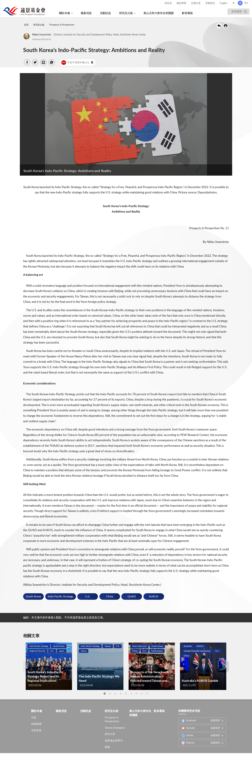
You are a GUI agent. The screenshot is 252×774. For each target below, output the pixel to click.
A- (234, 3)
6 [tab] (131, 694)
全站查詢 (236, 11)
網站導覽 (181, 3)
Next (225, 666)
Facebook (203, 722)
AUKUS (153, 596)
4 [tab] (120, 694)
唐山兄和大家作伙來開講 (158, 13)
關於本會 (64, 13)
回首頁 (168, 3)
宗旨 (33, 719)
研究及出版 (126, 13)
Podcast (203, 744)
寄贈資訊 (210, 3)
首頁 (26, 25)
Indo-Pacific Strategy (60, 596)
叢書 (107, 748)
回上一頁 (219, 25)
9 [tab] (147, 694)
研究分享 (110, 735)
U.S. (87, 596)
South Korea (33, 596)
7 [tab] (136, 694)
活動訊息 (105, 13)
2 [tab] (110, 694)
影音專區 (187, 13)
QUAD (132, 596)
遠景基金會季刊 (114, 742)
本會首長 (36, 732)
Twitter (203, 737)
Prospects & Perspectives (61, 25)
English (223, 3)
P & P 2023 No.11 (75, 62)
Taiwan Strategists (115, 729)
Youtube (203, 729)
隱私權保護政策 (88, 762)
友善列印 (225, 25)
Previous (26, 666)
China (109, 596)
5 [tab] (126, 694)
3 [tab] (115, 694)
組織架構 (36, 725)
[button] (27, 62)
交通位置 (196, 3)
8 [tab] (142, 694)
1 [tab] (105, 694)
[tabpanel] (49, 666)
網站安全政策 (108, 762)
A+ (246, 3)
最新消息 (86, 13)
